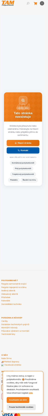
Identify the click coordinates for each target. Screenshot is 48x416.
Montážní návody (9, 327)
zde (31, 393)
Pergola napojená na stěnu (13, 287)
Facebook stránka (13, 365)
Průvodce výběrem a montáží (15, 331)
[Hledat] (28, 3)
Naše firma (6, 358)
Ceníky (4, 321)
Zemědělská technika (11, 304)
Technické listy (8, 334)
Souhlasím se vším (18, 400)
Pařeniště (5, 301)
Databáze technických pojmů (15, 324)
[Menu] (42, 3)
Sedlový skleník (8, 290)
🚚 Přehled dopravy (10, 361)
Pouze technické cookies (21, 407)
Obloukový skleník (9, 294)
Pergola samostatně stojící (13, 284)
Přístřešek (5, 297)
